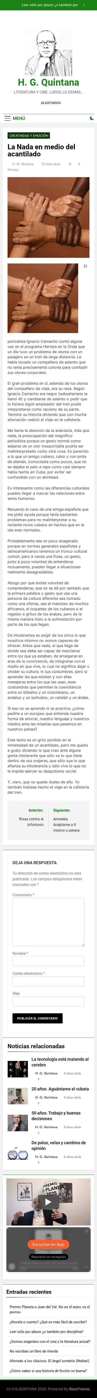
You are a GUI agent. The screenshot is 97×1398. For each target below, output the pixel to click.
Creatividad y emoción (28, 135)
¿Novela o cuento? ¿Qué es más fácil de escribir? (48, 1322)
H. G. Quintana (48, 82)
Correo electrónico (28, 973)
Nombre (20, 953)
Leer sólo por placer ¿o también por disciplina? (50, 5)
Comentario (23, 895)
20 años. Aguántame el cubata (60, 1089)
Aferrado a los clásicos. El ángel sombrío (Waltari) (49, 1361)
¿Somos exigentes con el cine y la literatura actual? (50, 1342)
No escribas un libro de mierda (34, 1351)
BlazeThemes (79, 1389)
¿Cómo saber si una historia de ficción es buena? (48, 1371)
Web (16, 993)
